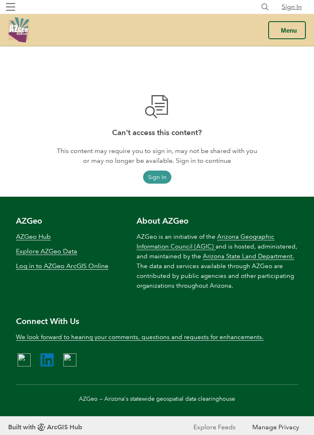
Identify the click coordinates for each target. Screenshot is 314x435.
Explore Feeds (214, 427)
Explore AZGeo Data (46, 251)
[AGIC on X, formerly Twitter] (70, 360)
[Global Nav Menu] (10, 7)
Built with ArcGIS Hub (45, 427)
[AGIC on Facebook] (24, 360)
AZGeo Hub (33, 236)
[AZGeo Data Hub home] (18, 29)
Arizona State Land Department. (248, 256)
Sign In (292, 7)
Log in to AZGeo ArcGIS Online (62, 266)
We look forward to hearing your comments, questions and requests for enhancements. (140, 337)
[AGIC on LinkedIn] (47, 360)
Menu (289, 30)
